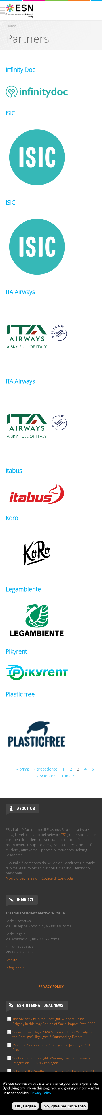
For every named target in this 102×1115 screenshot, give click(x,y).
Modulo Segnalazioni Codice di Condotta (39, 878)
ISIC (10, 113)
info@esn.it (15, 967)
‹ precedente (45, 769)
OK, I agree (25, 1106)
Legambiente (23, 589)
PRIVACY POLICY (51, 986)
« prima (22, 769)
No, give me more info (65, 1106)
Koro (12, 518)
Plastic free (20, 694)
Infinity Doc (20, 70)
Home (11, 25)
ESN (64, 834)
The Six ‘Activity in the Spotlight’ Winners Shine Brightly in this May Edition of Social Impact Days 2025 (53, 1021)
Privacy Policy (40, 1092)
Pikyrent (16, 651)
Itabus (14, 471)
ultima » (67, 776)
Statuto (12, 959)
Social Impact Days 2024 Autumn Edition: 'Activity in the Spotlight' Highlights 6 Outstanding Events (52, 1034)
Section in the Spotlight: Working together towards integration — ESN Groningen (51, 1060)
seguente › (46, 776)
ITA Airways (20, 292)
